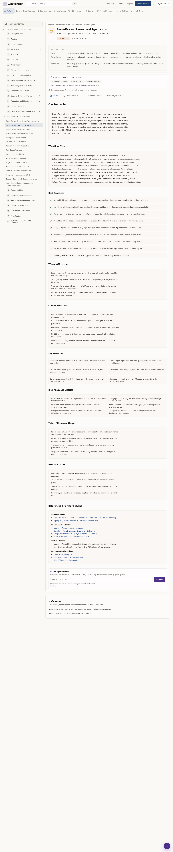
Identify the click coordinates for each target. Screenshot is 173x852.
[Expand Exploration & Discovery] (5, 210)
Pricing (120, 4)
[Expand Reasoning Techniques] (5, 90)
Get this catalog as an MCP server (62, 90)
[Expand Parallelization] (5, 44)
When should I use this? (59, 81)
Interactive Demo (94, 96)
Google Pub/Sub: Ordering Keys (66, 534)
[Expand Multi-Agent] (5, 65)
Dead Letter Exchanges (86, 531)
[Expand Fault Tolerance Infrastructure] (5, 80)
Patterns (51, 25)
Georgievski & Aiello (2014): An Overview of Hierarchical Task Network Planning (85, 518)
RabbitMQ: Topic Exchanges (65, 531)
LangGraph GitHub (61, 557)
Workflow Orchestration (63, 25)
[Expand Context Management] (5, 106)
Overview (56, 96)
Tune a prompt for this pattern (87, 90)
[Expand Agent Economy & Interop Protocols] (5, 221)
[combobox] (164, 3)
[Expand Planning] (5, 59)
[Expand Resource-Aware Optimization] (5, 200)
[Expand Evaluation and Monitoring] (5, 101)
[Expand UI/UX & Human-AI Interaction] (5, 111)
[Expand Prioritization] (5, 216)
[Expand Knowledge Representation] (5, 195)
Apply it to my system (94, 81)
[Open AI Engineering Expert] (167, 846)
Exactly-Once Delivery (88, 534)
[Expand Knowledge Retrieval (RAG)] (5, 85)
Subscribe (159, 579)
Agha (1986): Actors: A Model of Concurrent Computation (76, 520)
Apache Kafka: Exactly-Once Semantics (69, 528)
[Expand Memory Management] (5, 70)
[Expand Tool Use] (5, 54)
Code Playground (114, 96)
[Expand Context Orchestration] (5, 205)
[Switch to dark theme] (154, 4)
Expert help (109, 4)
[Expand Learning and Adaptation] (5, 75)
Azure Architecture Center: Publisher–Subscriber (73, 536)
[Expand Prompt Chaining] (5, 34)
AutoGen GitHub (76, 557)
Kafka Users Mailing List (63, 554)
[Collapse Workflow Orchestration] (5, 116)
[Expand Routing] (5, 39)
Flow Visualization (73, 96)
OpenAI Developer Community (66, 560)
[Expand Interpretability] (5, 190)
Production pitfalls (77, 81)
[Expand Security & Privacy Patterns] (5, 96)
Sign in (130, 4)
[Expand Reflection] (5, 49)
